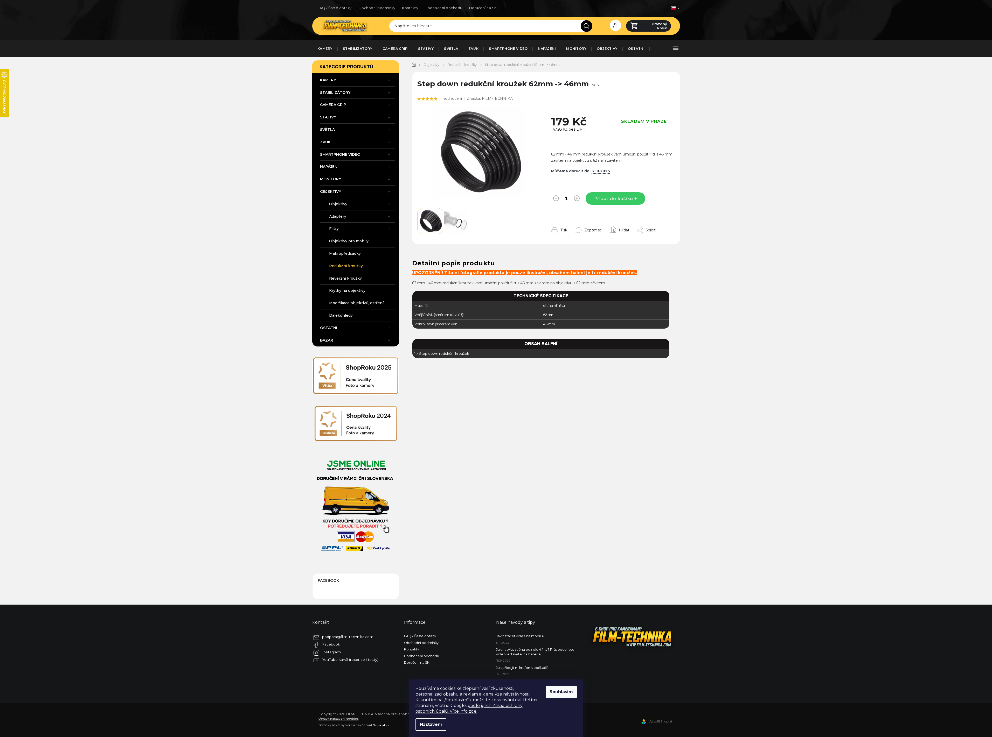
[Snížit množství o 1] (556, 199)
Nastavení (431, 724)
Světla (327, 129)
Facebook (331, 644)
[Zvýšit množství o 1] (577, 199)
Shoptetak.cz (381, 725)
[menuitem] (325, 48)
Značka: (490, 98)
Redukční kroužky (346, 266)
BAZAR (326, 340)
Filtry (334, 228)
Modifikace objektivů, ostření (356, 303)
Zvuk (325, 142)
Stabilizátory (335, 92)
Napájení (329, 166)
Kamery (328, 80)
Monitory (330, 179)
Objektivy (330, 191)
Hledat (588, 26)
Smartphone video (340, 154)
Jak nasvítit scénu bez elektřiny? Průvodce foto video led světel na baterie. (535, 652)
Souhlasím (561, 691)
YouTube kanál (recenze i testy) (350, 659)
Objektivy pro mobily (349, 241)
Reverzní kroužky (345, 278)
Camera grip (333, 104)
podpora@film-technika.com (347, 637)
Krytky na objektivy (347, 290)
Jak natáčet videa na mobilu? (520, 636)
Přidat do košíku (613, 198)
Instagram (331, 652)
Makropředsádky (345, 253)
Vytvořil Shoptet (660, 721)
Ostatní (328, 327)
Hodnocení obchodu (443, 8)
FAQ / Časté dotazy (334, 8)
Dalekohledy (341, 315)
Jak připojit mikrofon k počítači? (522, 668)
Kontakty (410, 8)
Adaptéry (337, 216)
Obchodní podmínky (377, 8)
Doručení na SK (483, 8)
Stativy (328, 117)
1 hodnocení (451, 98)
